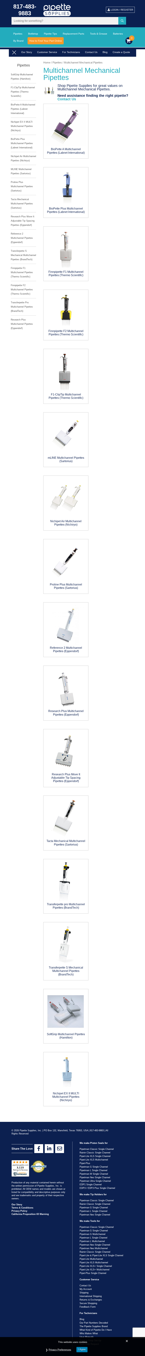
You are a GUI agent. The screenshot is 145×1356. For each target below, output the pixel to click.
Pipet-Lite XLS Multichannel (94, 1159)
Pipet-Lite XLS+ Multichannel (94, 1269)
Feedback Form (88, 1306)
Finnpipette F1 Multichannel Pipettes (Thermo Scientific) (22, 272)
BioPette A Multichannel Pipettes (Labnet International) (23, 109)
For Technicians (71, 52)
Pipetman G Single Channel (94, 1166)
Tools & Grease (98, 33)
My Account (86, 1289)
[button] (122, 21)
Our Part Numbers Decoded (94, 1322)
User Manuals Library (33, 57)
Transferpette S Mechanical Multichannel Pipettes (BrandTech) (23, 255)
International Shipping (91, 1296)
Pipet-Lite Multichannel (91, 1259)
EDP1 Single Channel (91, 1184)
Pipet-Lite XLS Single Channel (95, 1156)
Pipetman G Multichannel (92, 1234)
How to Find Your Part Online (45, 40)
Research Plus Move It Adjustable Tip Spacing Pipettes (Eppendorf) (22, 220)
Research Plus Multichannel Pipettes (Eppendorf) (22, 324)
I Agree (82, 1349)
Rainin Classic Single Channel (95, 1152)
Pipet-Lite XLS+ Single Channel (96, 1266)
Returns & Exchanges (91, 1299)
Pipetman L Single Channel (93, 1170)
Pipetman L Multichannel (92, 1241)
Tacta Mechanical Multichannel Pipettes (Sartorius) (22, 203)
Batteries (118, 33)
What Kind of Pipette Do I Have (96, 1330)
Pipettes (17, 33)
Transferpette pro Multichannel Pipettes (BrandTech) (22, 306)
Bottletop (33, 33)
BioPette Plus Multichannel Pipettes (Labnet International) (22, 143)
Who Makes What (89, 1333)
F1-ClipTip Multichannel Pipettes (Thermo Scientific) (23, 91)
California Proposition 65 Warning (30, 1214)
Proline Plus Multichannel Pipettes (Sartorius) (22, 186)
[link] (38, 1148)
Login (121, 9)
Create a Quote (121, 52)
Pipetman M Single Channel (94, 1174)
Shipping (84, 1292)
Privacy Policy (19, 1211)
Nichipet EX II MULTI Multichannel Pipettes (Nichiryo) (22, 126)
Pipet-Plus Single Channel (93, 1273)
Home (46, 62)
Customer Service (47, 52)
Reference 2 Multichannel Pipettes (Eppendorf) (22, 238)
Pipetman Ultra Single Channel (95, 1181)
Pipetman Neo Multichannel (94, 1248)
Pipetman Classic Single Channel (97, 1149)
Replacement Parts (73, 33)
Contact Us (91, 52)
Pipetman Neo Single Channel (95, 1177)
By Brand (18, 40)
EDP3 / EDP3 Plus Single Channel (97, 1188)
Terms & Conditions (22, 1207)
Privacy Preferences (60, 1349)
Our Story (26, 52)
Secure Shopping (88, 1303)
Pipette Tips (50, 33)
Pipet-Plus (85, 1163)
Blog (105, 52)
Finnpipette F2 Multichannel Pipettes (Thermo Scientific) (22, 289)
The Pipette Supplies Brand (94, 1326)
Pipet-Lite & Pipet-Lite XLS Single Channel (101, 1255)
